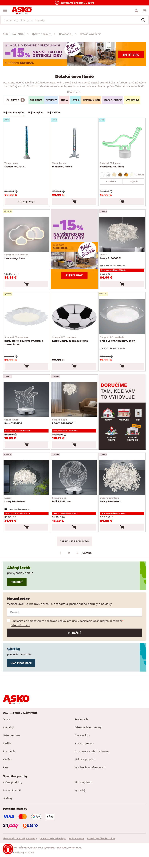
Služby (7, 743)
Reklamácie (81, 719)
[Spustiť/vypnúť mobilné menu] (5, 10)
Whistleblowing (76, 838)
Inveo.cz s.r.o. (75, 847)
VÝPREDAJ (132, 100)
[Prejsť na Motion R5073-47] (26, 142)
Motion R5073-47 (14, 165)
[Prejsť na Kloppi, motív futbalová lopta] (74, 316)
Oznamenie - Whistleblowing (91, 751)
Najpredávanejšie (13, 112)
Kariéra (7, 759)
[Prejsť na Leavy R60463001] (122, 477)
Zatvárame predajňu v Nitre (77, 2)
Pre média (9, 751)
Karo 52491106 (13, 421)
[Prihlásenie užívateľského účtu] (136, 10)
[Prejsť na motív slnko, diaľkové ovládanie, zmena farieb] (26, 316)
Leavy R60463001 (110, 500)
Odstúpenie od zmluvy (87, 727)
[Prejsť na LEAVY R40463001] (74, 399)
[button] (8, 849)
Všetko (87, 553)
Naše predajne (11, 735)
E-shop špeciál (12, 790)
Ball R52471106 (61, 500)
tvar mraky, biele (16, 256)
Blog (5, 767)
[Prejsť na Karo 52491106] (26, 399)
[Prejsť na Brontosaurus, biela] (122, 142)
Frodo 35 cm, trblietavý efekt (117, 339)
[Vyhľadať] (144, 20)
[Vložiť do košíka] (74, 201)
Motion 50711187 (62, 165)
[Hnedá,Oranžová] (126, 175)
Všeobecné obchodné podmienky (20, 838)
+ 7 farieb (139, 174)
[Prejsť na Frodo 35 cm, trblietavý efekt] (122, 316)
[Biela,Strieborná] (108, 175)
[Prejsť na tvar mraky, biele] (26, 234)
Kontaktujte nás (84, 743)
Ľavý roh (133, 181)
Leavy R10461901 (14, 500)
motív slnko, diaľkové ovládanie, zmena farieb (23, 341)
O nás (6, 719)
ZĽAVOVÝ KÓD (91, 100)
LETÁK (75, 100)
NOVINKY (51, 100)
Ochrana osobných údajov (53, 838)
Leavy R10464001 (110, 256)
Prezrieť (17, 581)
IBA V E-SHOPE (113, 100)
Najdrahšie (53, 112)
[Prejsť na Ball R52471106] (74, 477)
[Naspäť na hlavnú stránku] (22, 10)
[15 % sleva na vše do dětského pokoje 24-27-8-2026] (74, 65)
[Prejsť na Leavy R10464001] (122, 234)
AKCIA (64, 100)
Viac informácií (20, 625)
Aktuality (8, 727)
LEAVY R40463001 (63, 421)
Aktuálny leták (83, 782)
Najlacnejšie (35, 112)
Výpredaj (79, 790)
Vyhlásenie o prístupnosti (89, 767)
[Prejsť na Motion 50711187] (74, 142)
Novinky (7, 798)
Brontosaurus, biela (112, 165)
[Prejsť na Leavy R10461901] (26, 477)
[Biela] (102, 175)
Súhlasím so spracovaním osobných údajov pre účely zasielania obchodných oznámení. (66, 621)
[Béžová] (114, 175)
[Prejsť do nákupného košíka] (144, 10)
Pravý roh (111, 181)
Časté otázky (82, 735)
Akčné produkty (12, 782)
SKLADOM (36, 100)
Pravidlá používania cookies (101, 838)
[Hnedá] (120, 175)
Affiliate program (84, 759)
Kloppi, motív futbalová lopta (70, 339)
